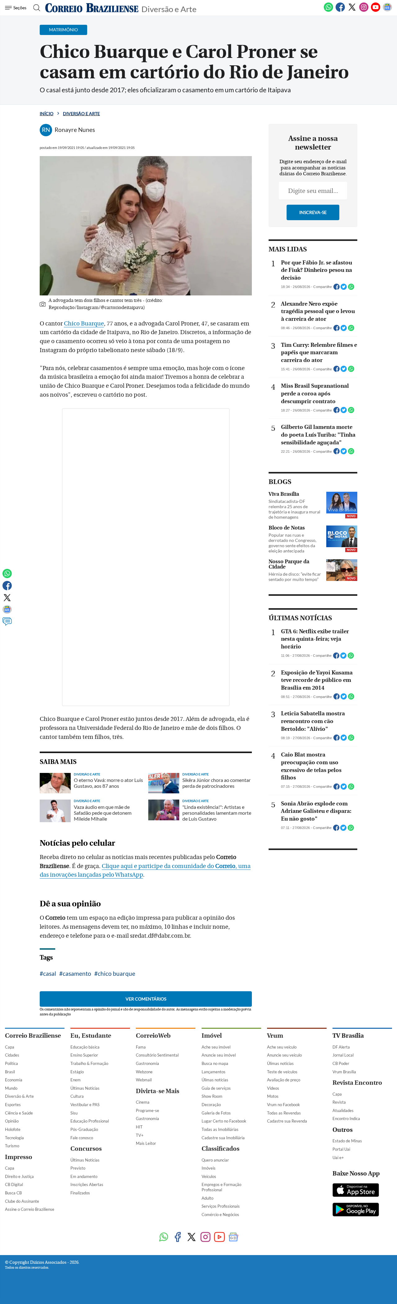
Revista (339, 1102)
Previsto (77, 1168)
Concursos (86, 1148)
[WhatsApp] (328, 10)
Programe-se (147, 1110)
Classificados (220, 1148)
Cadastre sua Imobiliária (223, 1137)
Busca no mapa (215, 1063)
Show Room (212, 1096)
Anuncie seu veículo (284, 1055)
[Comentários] (7, 624)
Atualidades (343, 1110)
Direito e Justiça (19, 1176)
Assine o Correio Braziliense (29, 1209)
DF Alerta (341, 1047)
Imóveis (209, 1168)
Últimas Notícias (85, 1088)
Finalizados (80, 1192)
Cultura (77, 1096)
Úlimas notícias (215, 1079)
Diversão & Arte (19, 1096)
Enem (75, 1079)
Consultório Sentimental (157, 1055)
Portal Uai (341, 1149)
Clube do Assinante (22, 1201)
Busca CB (13, 1192)
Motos (273, 1096)
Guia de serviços (216, 1088)
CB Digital (14, 1184)
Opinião (12, 1121)
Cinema (142, 1102)
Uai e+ (338, 1157)
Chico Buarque (84, 323)
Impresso (18, 1157)
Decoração (211, 1104)
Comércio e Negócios (220, 1214)
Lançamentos (213, 1071)
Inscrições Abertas (86, 1184)
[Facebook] (340, 10)
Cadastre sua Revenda (287, 1121)
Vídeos (273, 1088)
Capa (9, 1047)
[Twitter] (352, 10)
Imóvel (212, 1035)
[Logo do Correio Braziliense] (91, 8)
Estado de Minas (347, 1140)
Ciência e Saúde (19, 1112)
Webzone (144, 1071)
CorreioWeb (153, 1035)
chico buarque (116, 973)
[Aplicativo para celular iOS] (355, 1191)
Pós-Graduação (84, 1129)
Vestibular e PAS (85, 1104)
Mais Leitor (146, 1143)
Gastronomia (147, 1063)
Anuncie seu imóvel (219, 1055)
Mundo (11, 1088)
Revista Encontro (357, 1082)
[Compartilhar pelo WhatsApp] (351, 288)
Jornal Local (343, 1055)
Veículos (209, 1176)
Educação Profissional (89, 1121)
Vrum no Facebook (283, 1104)
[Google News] (387, 10)
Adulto (207, 1198)
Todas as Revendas (284, 1112)
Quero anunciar (215, 1160)
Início (46, 113)
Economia (13, 1079)
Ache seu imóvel (216, 1047)
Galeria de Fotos (216, 1112)
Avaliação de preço (283, 1079)
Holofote (12, 1129)
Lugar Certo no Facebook (224, 1121)
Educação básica (85, 1047)
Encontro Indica (346, 1118)
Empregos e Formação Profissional (221, 1187)
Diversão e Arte (169, 8)
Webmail (144, 1079)
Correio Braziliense (33, 1035)
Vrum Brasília (344, 1071)
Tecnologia (14, 1137)
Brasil (10, 1071)
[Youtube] (375, 10)
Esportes (13, 1104)
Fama (141, 1047)
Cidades (12, 1055)
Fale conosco (81, 1137)
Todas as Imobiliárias (220, 1129)
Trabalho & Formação (89, 1063)
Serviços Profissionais (221, 1206)
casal (49, 973)
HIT (139, 1126)
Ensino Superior (84, 1055)
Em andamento (83, 1176)
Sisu (74, 1112)
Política (11, 1063)
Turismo (12, 1145)
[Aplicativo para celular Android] (355, 1210)
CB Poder (340, 1063)
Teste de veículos (282, 1071)
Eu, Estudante (90, 1035)
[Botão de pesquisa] (35, 8)
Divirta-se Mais (157, 1091)
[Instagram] (363, 10)
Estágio (77, 1071)
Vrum (275, 1035)
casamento (77, 973)
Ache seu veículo (282, 1047)
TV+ (140, 1135)
